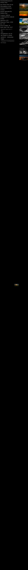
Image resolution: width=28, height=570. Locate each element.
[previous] (23, 5)
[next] (16, 283)
